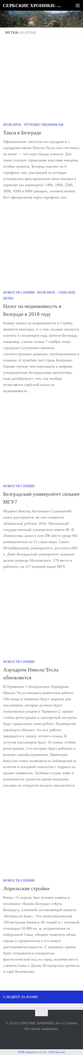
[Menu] (77, 5)
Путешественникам (43, 124)
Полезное (12, 124)
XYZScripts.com (57, 1052)
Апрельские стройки (26, 888)
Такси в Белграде (22, 132)
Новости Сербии (18, 292)
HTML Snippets (26, 1052)
